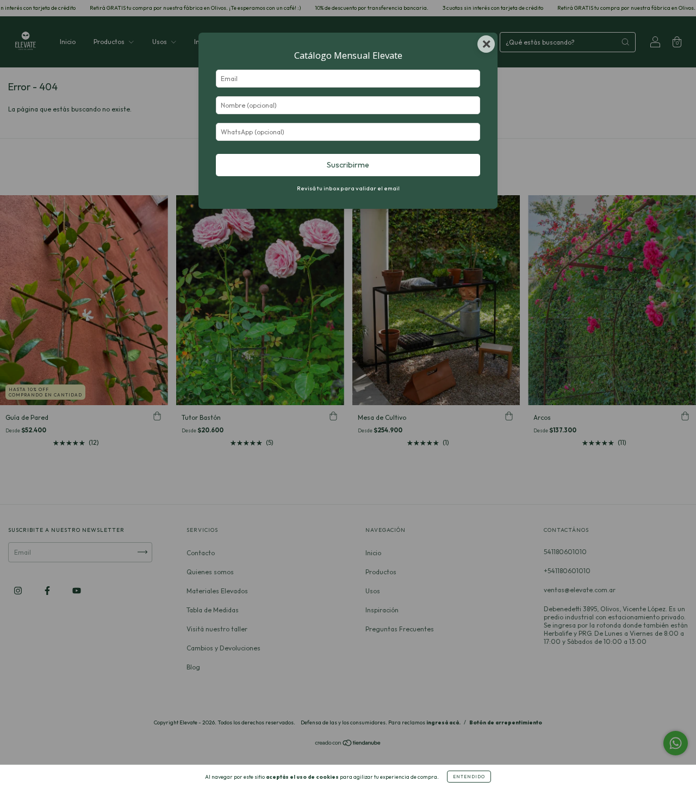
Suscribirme (348, 165)
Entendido (469, 776)
